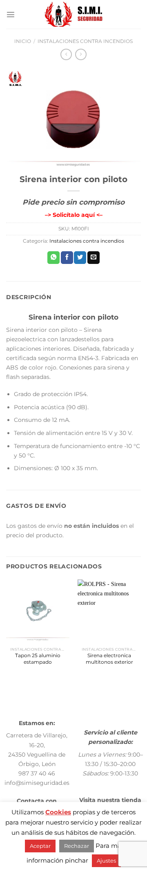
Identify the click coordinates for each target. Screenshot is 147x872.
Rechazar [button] (76, 846)
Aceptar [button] (40, 846)
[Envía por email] (93, 257)
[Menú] (10, 14)
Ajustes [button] (106, 860)
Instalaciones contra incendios (85, 41)
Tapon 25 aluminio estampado (37, 658)
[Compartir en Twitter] (80, 257)
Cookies (58, 812)
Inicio (22, 41)
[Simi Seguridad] (73, 14)
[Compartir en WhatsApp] (53, 257)
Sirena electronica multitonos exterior (109, 658)
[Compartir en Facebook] (67, 257)
